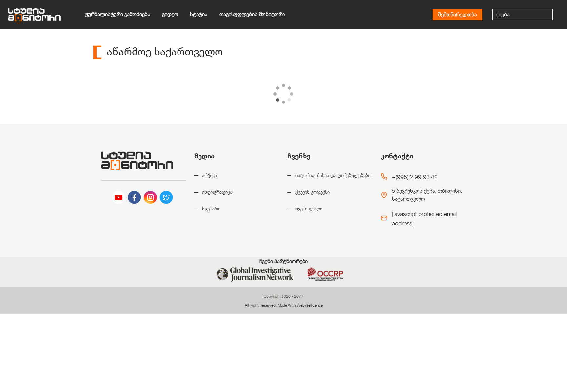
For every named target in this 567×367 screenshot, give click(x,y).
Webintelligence (310, 305)
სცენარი (211, 208)
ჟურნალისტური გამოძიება (117, 14)
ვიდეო (170, 14)
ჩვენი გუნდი (308, 208)
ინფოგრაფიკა (217, 192)
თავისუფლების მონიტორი (252, 14)
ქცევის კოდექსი (312, 192)
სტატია (198, 14)
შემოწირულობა (457, 14)
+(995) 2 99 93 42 (415, 176)
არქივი (209, 175)
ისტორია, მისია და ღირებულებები (332, 175)
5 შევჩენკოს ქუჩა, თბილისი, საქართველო (427, 195)
